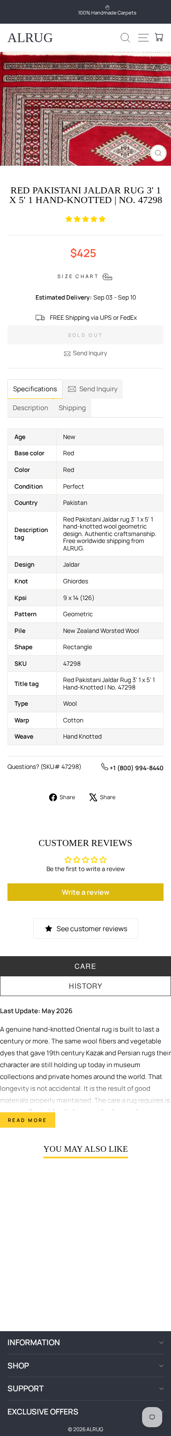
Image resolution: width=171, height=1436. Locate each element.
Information (33, 1342)
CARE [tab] (85, 966)
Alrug (30, 37)
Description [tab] (30, 407)
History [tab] (86, 986)
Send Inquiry (90, 353)
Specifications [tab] (35, 388)
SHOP (18, 1365)
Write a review (86, 892)
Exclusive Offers (42, 1411)
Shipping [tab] (72, 407)
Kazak (94, 1052)
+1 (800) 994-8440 (136, 768)
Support (25, 1388)
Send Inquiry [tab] (98, 388)
